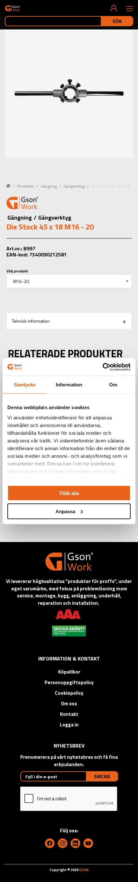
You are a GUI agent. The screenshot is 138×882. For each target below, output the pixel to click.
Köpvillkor (69, 672)
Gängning (49, 186)
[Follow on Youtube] (88, 843)
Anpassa (65, 511)
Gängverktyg (74, 186)
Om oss (69, 703)
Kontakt (69, 714)
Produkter (25, 186)
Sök (117, 21)
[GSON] (13, 8)
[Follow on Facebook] (49, 843)
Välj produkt (17, 271)
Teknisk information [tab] (31, 321)
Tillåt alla (69, 493)
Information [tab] (69, 384)
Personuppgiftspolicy (69, 682)
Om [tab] (113, 384)
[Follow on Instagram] (62, 843)
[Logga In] (114, 8)
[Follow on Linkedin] (75, 843)
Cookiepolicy (69, 693)
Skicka (102, 776)
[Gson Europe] (22, 204)
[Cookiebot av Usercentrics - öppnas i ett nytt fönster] (102, 367)
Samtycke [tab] (25, 384)
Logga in (69, 724)
